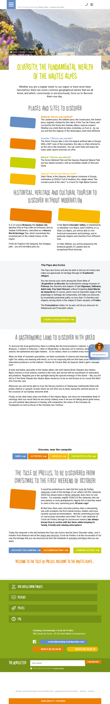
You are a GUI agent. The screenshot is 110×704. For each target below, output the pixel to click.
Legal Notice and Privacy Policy (66, 691)
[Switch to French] (100, 4)
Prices (21, 608)
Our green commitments (30, 587)
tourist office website (56, 319)
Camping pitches (85, 550)
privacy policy (59, 668)
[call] (86, 4)
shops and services (49, 535)
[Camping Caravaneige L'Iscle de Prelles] (29, 3)
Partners (91, 691)
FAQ (19, 619)
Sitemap (83, 691)
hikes (84, 538)
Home (15, 52)
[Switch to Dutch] (96, 4)
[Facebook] (92, 4)
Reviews (22, 597)
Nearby (22, 52)
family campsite (72, 495)
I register (93, 662)
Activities (36, 456)
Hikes (18, 456)
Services (57, 456)
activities (73, 538)
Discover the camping (24, 550)
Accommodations (53, 550)
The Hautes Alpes (81, 456)
